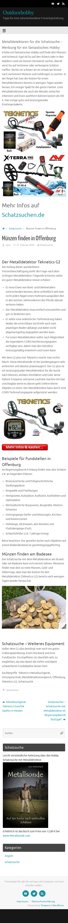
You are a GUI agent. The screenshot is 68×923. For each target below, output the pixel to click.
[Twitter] (58, 3)
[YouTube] (53, 3)
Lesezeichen (12, 690)
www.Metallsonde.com (16, 835)
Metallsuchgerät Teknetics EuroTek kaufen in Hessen (14, 706)
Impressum (22, 901)
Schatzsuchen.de (23, 215)
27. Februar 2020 (25, 245)
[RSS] (63, 3)
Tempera (45, 905)
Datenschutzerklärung (43, 901)
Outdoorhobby (18, 12)
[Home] (3, 228)
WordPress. (58, 905)
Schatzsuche (15, 228)
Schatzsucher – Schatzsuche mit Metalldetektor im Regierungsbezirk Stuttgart (55, 710)
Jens (8, 245)
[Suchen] (61, 733)
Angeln (9, 856)
